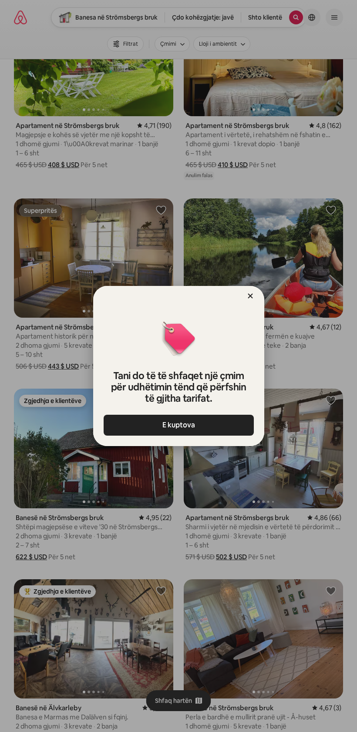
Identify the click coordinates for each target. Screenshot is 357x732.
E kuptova (178, 425)
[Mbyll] (250, 295)
